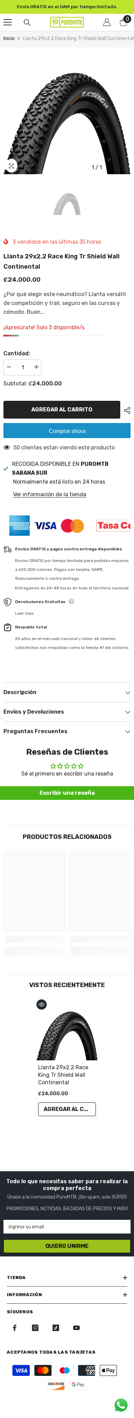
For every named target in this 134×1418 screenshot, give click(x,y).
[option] (67, 7)
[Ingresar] (107, 22)
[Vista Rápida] (41, 1004)
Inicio (9, 38)
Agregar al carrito (63, 409)
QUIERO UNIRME (67, 1246)
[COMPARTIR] (125, 410)
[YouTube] (76, 1328)
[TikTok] (56, 1328)
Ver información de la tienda (49, 494)
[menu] (7, 22)
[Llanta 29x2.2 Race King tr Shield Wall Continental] (67, 1029)
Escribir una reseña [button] (67, 793)
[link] (34, 939)
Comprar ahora (67, 431)
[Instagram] (35, 1328)
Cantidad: (16, 353)
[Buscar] (27, 22)
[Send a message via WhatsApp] (121, 1405)
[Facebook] (14, 1328)
